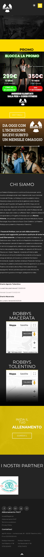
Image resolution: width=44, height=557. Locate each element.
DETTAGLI (17, 115)
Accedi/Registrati (8, 516)
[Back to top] (22, 554)
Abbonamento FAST (9, 519)
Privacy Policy (7, 525)
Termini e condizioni (9, 522)
